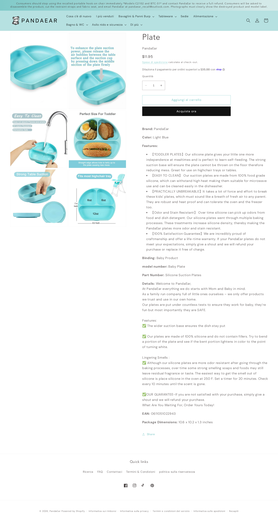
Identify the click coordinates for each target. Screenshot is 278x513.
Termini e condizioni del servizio (171, 511)
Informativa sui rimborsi (102, 511)
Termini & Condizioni (140, 472)
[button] (136, 16)
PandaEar (55, 511)
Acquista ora (186, 111)
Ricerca (88, 472)
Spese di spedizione (155, 62)
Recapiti (234, 511)
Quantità (147, 76)
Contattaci (114, 472)
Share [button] (151, 434)
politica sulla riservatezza (177, 472)
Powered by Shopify (73, 511)
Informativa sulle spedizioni (209, 511)
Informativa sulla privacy (134, 511)
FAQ (100, 472)
